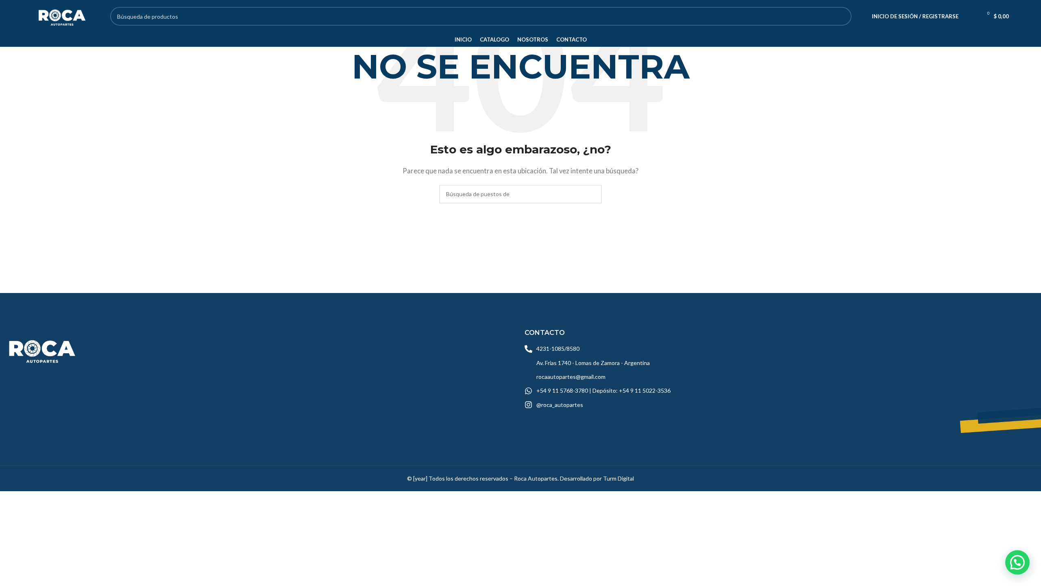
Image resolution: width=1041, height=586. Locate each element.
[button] (1017, 562)
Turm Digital (618, 478)
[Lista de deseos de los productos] (970, 16)
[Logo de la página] (61, 15)
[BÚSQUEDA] (842, 16)
